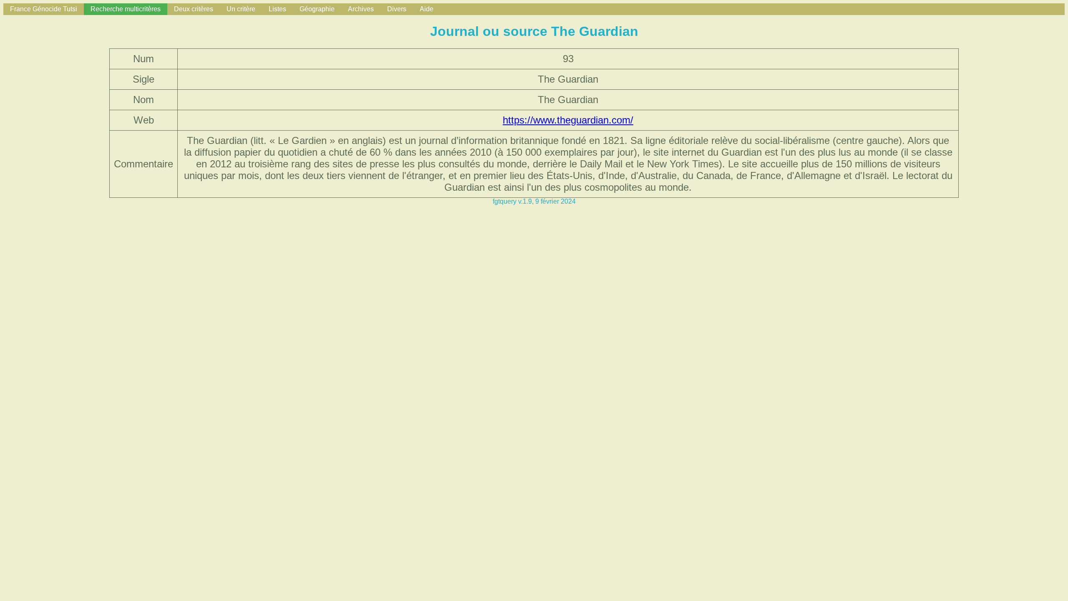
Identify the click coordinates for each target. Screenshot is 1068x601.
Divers (396, 9)
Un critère (241, 9)
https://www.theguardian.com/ (568, 120)
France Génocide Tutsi (43, 9)
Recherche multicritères (126, 9)
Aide (426, 9)
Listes (277, 9)
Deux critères (193, 9)
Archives (361, 9)
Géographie (317, 9)
